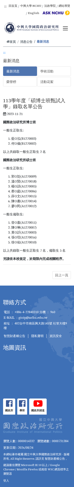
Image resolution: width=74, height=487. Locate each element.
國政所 (9, 410)
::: (5, 6)
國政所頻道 (38, 410)
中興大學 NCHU (30, 6)
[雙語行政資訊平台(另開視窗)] (55, 13)
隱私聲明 (37, 336)
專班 (22, 410)
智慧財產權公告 (14, 336)
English (33, 13)
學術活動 (46, 71)
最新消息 (13, 71)
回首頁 (13, 6)
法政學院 (50, 6)
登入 (6, 481)
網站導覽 (64, 6)
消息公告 (26, 42)
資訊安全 (56, 336)
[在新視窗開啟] (9, 403)
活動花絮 (46, 81)
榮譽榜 (11, 81)
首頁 (13, 42)
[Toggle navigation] (65, 28)
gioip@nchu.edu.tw (32, 317)
